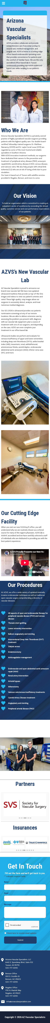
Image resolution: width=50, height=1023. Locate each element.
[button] (19, 818)
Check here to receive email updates (21, 933)
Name (7, 882)
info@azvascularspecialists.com (18, 1001)
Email (6, 893)
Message (7, 904)
